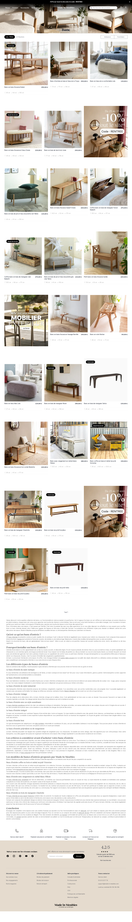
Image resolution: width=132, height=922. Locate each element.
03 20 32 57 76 (103, 880)
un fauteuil (63, 815)
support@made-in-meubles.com (108, 884)
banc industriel (25, 752)
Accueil (7, 14)
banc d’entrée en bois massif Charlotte (21, 796)
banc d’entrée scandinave (16, 705)
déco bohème (39, 723)
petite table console (67, 658)
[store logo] (66, 8)
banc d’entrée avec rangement (19, 779)
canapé (18, 817)
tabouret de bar (83, 813)
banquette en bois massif (24, 769)
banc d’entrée (13, 637)
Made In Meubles (69, 691)
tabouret (83, 811)
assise (19, 639)
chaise (83, 769)
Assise (14, 14)
